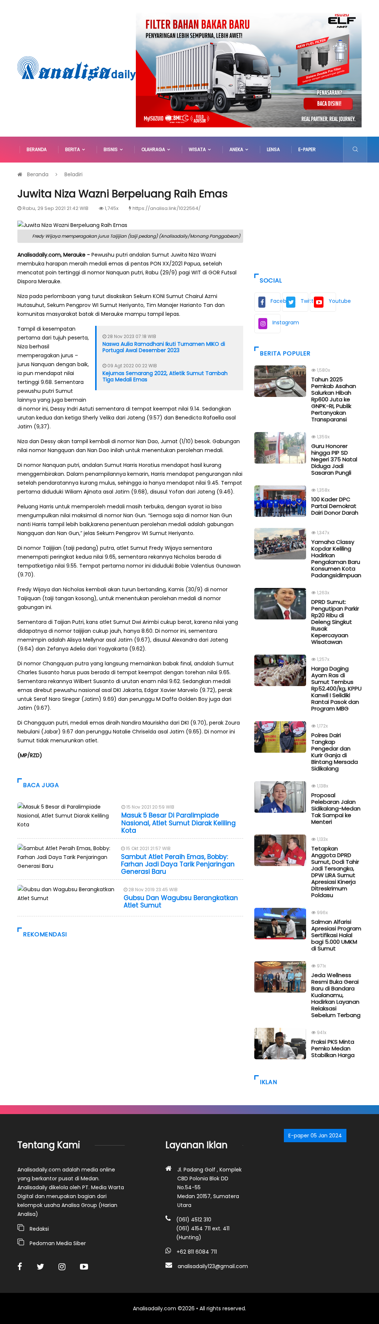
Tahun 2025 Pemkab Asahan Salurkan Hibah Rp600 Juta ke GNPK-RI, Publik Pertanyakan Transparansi (333, 399)
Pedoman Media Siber (58, 1243)
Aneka (237, 149)
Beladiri (73, 174)
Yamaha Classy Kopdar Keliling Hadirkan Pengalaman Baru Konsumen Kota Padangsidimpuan (336, 558)
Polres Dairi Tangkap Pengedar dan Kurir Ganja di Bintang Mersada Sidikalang (334, 751)
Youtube (332, 301)
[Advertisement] (308, 216)
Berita (73, 149)
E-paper (307, 149)
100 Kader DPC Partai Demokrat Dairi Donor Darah (334, 505)
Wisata (198, 149)
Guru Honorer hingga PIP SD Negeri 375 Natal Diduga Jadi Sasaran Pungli (334, 459)
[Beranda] (76, 67)
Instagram (276, 322)
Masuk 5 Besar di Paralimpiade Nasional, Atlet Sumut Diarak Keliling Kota (178, 823)
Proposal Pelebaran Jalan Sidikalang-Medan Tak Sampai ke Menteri (335, 808)
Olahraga (154, 149)
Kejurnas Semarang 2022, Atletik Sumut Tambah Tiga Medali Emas (165, 376)
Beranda (37, 149)
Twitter (304, 301)
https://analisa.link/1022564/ (167, 208)
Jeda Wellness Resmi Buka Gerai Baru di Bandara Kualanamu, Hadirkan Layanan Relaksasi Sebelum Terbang (335, 995)
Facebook (276, 301)
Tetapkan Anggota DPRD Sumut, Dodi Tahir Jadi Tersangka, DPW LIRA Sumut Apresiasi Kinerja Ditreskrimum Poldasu (335, 872)
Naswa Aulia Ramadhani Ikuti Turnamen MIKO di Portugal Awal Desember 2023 (164, 347)
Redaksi (39, 1229)
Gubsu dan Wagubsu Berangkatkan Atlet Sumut (181, 901)
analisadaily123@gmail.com (213, 1266)
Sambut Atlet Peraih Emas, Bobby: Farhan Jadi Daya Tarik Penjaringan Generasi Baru (178, 864)
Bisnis (112, 149)
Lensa (273, 149)
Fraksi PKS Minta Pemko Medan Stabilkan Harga (333, 1048)
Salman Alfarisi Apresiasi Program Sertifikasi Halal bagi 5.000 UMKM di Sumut (336, 935)
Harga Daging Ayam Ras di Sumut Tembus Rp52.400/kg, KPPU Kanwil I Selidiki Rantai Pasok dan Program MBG (336, 688)
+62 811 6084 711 (197, 1252)
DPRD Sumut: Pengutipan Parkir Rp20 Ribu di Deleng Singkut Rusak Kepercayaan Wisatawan (335, 622)
